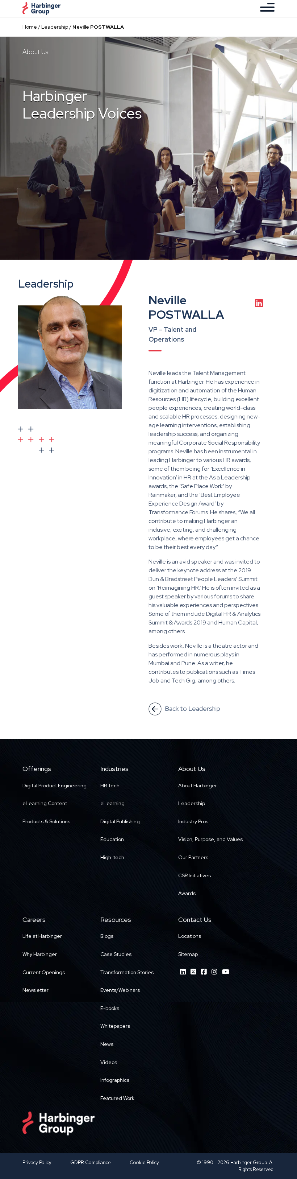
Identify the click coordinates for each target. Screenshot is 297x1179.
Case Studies (115, 954)
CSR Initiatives (194, 875)
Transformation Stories (127, 972)
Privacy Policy (36, 1162)
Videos (108, 1062)
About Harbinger (197, 785)
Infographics (114, 1080)
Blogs (106, 936)
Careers (34, 919)
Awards (187, 893)
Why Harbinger (39, 954)
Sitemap (188, 954)
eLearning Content (44, 803)
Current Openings (43, 972)
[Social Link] (183, 972)
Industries (114, 768)
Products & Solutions (46, 821)
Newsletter (35, 990)
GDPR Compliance (90, 1162)
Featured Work (117, 1098)
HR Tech (110, 785)
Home (29, 27)
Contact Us (195, 919)
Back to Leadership (191, 708)
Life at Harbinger (42, 936)
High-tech (112, 857)
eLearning (112, 803)
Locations (189, 936)
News (106, 1044)
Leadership (54, 27)
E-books (109, 1008)
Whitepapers (115, 1026)
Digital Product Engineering (54, 785)
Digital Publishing (120, 821)
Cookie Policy (144, 1162)
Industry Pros (193, 821)
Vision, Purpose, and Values (210, 839)
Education (112, 839)
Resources (115, 919)
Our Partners (193, 857)
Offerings (36, 768)
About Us (191, 768)
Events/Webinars (120, 990)
